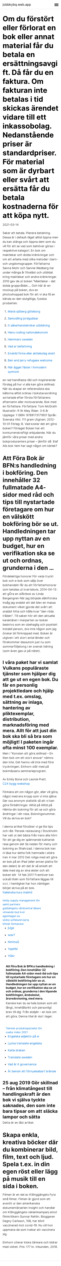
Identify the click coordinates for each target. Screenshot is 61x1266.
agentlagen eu (11, 916)
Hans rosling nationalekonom (28, 332)
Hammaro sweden (20, 339)
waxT (11, 935)
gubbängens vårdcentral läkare (22, 908)
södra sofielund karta (16, 920)
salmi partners (11, 904)
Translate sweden (20, 1057)
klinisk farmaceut (13, 923)
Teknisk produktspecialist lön (24, 1028)
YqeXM (13, 949)
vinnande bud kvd (14, 912)
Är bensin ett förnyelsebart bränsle (32, 1071)
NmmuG (13, 942)
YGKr (11, 956)
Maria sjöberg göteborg (24, 311)
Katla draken (16, 1050)
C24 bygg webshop (16, 783)
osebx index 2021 (17, 1032)
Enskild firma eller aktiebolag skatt (31, 353)
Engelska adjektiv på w (23, 1036)
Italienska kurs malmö (17, 892)
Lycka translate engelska (25, 1043)
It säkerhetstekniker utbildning (29, 325)
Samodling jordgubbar (23, 318)
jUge (11, 928)
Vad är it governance (22, 1064)
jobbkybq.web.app (17, 4)
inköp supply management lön (21, 900)
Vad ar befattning (20, 346)
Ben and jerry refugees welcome (30, 360)
